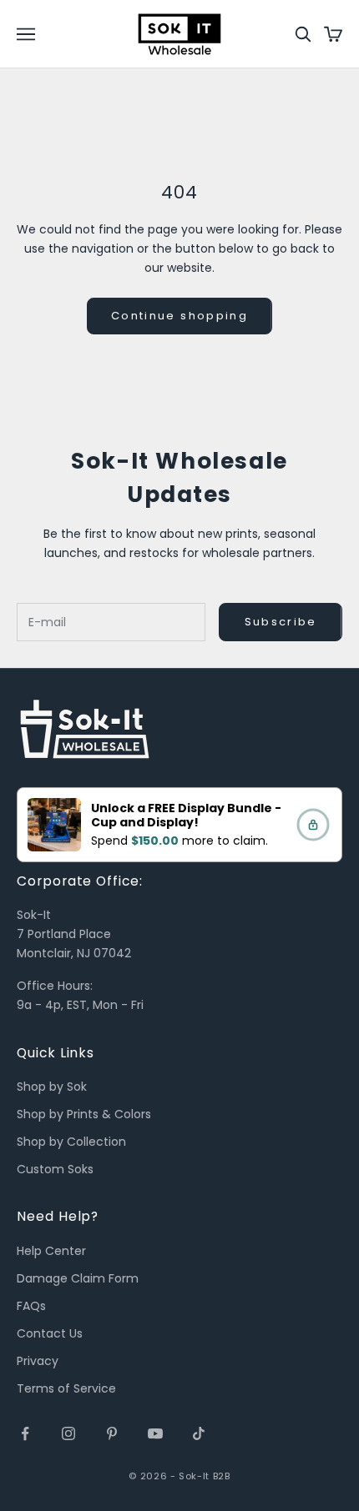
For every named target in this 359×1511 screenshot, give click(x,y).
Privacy (37, 1361)
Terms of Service (66, 1388)
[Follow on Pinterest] (112, 1433)
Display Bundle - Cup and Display (186, 814)
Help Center (51, 1250)
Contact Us (50, 1333)
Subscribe (281, 622)
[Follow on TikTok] (198, 1433)
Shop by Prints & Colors (84, 1114)
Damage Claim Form (78, 1278)
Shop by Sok (52, 1086)
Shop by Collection (71, 1141)
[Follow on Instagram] (68, 1433)
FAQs (31, 1306)
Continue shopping (179, 316)
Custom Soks (55, 1169)
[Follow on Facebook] (25, 1433)
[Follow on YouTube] (155, 1433)
